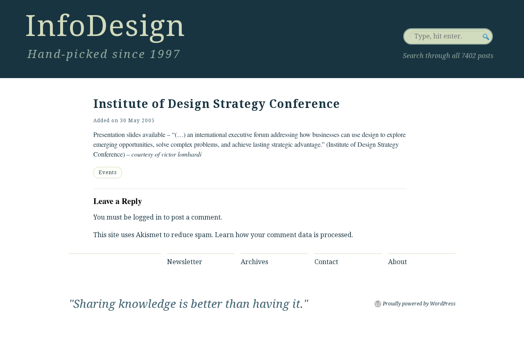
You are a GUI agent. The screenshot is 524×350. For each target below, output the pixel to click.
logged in (147, 217)
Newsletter (184, 262)
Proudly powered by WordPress (419, 304)
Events (108, 172)
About (397, 262)
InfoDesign (105, 26)
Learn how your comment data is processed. (284, 235)
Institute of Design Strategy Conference (216, 104)
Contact (326, 262)
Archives (254, 262)
